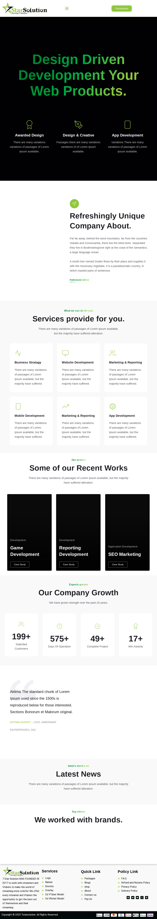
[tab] (92, 685)
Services (50, 871)
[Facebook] (128, 897)
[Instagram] (142, 897)
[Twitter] (132, 897)
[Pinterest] (146, 897)
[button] (66, 8)
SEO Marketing (124, 554)
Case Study (20, 564)
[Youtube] (137, 897)
